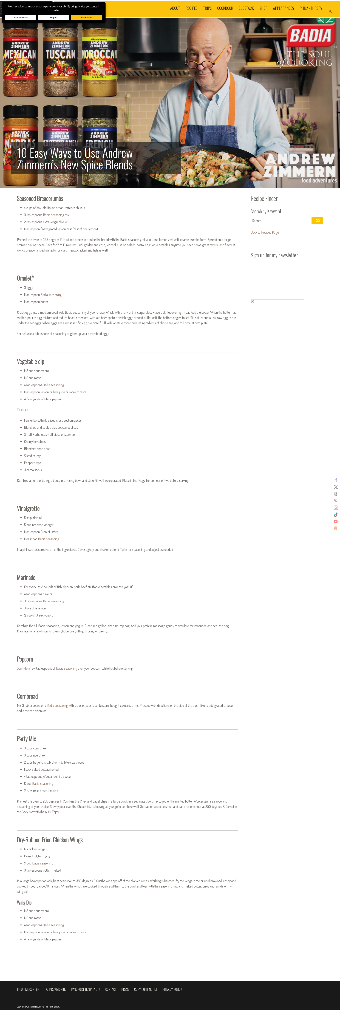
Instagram (336, 508)
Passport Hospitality (86, 989)
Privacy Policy (172, 989)
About (175, 8)
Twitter (336, 487)
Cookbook (225, 8)
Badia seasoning (51, 294)
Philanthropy (311, 8)
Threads (336, 494)
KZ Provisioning (56, 989)
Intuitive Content (29, 989)
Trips (207, 8)
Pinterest (336, 501)
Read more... (170, 103)
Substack (246, 8)
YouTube (336, 521)
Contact (111, 989)
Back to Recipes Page (265, 232)
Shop (263, 8)
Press (125, 989)
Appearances (283, 8)
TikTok (336, 515)
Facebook (336, 480)
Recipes (191, 8)
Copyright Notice (146, 989)
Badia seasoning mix (56, 214)
